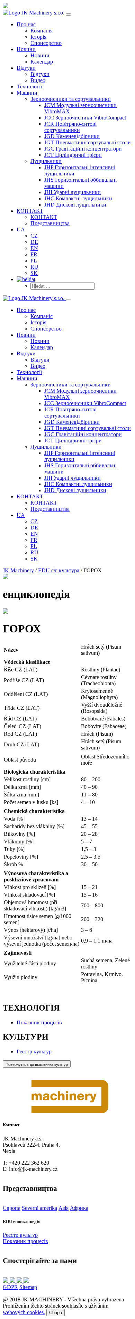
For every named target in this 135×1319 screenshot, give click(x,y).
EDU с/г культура (58, 570)
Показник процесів (39, 1022)
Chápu (55, 1312)
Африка (79, 1208)
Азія (63, 1208)
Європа (11, 1208)
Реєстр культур (34, 1051)
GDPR (10, 1287)
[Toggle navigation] (68, 14)
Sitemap (28, 1287)
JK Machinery (18, 570)
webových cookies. (24, 1312)
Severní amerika (39, 1208)
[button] (70, 99)
